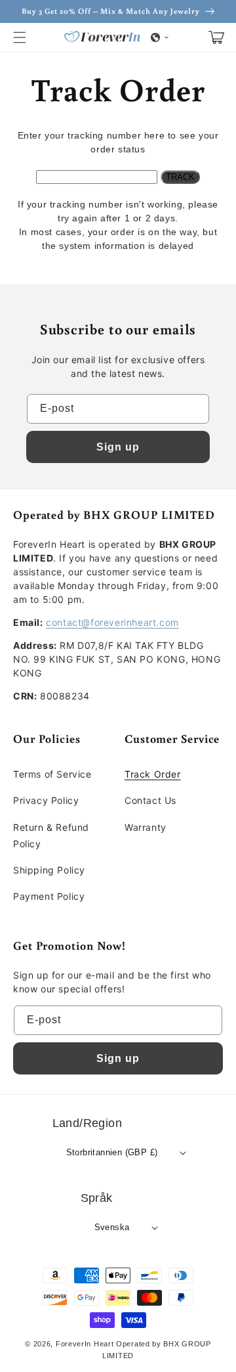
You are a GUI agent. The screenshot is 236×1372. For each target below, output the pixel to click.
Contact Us (150, 800)
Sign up (118, 447)
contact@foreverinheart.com (112, 622)
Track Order (153, 774)
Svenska (112, 1227)
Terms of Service (52, 774)
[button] (19, 37)
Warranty (146, 827)
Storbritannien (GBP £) (112, 1152)
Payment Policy (49, 896)
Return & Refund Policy (51, 835)
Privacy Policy (46, 800)
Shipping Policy (49, 869)
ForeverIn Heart (85, 1344)
